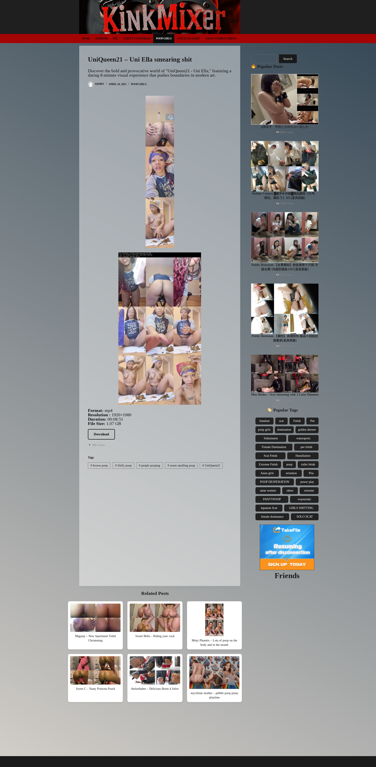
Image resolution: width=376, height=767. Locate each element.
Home (86, 38)
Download (101, 434)
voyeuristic (304, 499)
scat (281, 421)
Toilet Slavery (188, 38)
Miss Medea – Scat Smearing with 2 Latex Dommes (285, 394)
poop (289, 464)
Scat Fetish (270, 455)
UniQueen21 (211, 465)
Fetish (297, 421)
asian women (268, 490)
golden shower (307, 429)
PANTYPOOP (272, 499)
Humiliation (302, 455)
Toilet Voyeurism (137, 38)
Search (287, 58)
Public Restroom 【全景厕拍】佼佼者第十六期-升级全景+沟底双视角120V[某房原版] (285, 267)
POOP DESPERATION (274, 481)
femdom (264, 421)
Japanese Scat (269, 508)
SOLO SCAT (305, 516)
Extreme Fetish (268, 464)
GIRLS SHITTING (301, 508)
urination (291, 473)
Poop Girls (164, 38)
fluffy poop (123, 465)
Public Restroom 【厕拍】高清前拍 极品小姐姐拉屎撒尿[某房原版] (285, 338)
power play (307, 481)
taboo (290, 490)
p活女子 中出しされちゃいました (285, 126)
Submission (271, 438)
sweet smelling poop (181, 465)
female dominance (272, 516)
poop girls (264, 429)
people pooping (149, 465)
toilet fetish (308, 464)
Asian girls (267, 473)
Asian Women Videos (221, 38)
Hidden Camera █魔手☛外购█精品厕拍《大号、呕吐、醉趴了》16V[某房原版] (285, 196)
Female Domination (274, 447)
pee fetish (306, 447)
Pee (115, 38)
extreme (309, 490)
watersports (303, 438)
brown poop (99, 465)
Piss (311, 473)
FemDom (101, 38)
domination (284, 429)
